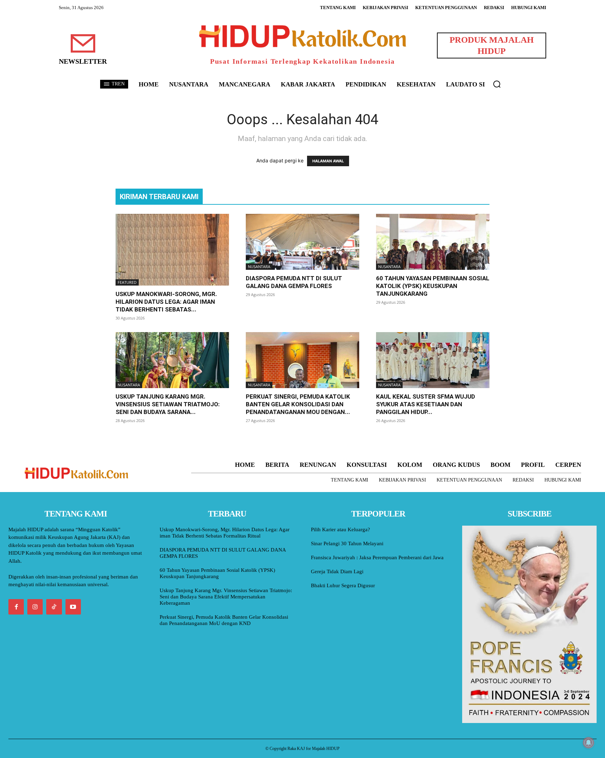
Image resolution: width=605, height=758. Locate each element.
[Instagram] (35, 607)
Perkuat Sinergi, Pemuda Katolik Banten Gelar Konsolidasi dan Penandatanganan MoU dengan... (298, 404)
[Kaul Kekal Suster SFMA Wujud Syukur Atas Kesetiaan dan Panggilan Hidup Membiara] (432, 360)
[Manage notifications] (588, 742)
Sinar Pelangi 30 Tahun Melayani (347, 543)
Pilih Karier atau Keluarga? (340, 529)
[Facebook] (16, 607)
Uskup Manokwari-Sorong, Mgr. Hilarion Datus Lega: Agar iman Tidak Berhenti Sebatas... (166, 301)
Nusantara (259, 266)
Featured (127, 282)
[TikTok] (54, 607)
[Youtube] (73, 607)
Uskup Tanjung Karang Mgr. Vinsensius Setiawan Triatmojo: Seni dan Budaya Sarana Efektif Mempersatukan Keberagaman (226, 597)
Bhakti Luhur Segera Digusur (343, 585)
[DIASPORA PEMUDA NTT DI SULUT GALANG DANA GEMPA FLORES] (302, 242)
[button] (496, 84)
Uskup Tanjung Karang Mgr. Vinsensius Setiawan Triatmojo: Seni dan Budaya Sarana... (168, 404)
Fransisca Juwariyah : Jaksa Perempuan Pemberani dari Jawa (377, 557)
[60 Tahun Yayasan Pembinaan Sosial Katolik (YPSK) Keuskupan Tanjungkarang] (432, 242)
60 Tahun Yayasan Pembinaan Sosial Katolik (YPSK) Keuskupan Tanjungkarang (432, 286)
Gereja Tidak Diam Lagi (337, 571)
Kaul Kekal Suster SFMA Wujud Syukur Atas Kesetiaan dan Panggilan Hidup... (425, 404)
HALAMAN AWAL (328, 161)
